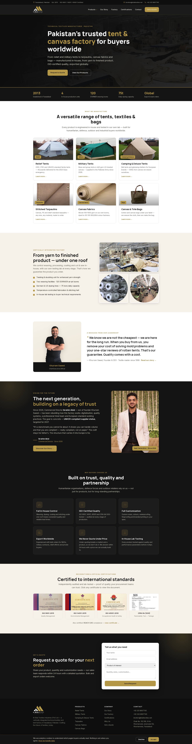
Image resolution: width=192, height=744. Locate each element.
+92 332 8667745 (140, 714)
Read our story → (148, 360)
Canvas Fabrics (81, 725)
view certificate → (112, 623)
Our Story (104, 9)
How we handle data (46, 741)
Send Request (130, 683)
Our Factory (108, 714)
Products (91, 9)
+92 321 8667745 (140, 710)
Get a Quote (152, 9)
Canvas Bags (80, 728)
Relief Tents (79, 710)
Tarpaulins (79, 721)
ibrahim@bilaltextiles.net (143, 718)
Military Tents (80, 714)
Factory (114, 9)
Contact (138, 9)
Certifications (126, 9)
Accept (153, 739)
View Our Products (80, 72)
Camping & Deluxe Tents (84, 718)
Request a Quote (57, 72)
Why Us (107, 721)
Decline (141, 739)
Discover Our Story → (45, 448)
